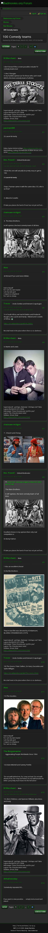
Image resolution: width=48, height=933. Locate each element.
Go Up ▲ (32, 926)
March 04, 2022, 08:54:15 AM (13, 562)
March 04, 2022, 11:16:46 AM (13, 758)
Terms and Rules (22, 926)
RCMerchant (10, 58)
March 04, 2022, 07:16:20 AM (13, 428)
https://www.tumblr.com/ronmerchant (17, 121)
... (28, 46)
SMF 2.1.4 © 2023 (18, 928)
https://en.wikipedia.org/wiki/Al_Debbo (18, 323)
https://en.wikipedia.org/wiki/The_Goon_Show (21, 673)
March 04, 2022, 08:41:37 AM (13, 477)
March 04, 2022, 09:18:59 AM (13, 662)
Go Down (5, 47)
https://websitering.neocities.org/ (19, 152)
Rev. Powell (9, 160)
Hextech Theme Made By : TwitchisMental (24, 930)
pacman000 (9, 128)
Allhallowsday (10, 878)
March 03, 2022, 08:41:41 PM (13, 216)
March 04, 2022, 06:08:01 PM (13, 882)
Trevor (7, 303)
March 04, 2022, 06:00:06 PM (13, 792)
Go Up (4, 907)
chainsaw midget (12, 212)
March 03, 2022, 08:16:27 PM (13, 132)
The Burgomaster (12, 751)
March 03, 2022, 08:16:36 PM (13, 163)
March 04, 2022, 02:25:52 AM (13, 271)
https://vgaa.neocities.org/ (32, 148)
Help (14, 926)
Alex (6, 267)
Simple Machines (30, 928)
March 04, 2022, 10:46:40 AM (13, 691)
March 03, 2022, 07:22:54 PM (13, 62)
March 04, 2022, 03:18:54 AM (13, 307)
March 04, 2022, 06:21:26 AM (13, 342)
